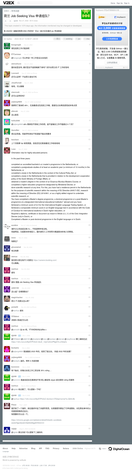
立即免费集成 (112, 62)
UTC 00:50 (26, 465)
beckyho (15, 347)
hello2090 (15, 120)
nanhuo (14, 269)
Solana (66, 448)
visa (87, 38)
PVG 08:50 (34, 465)
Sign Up (120, 3)
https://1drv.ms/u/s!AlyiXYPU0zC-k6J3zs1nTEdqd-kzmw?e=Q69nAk (47, 399)
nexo (13, 237)
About (5, 448)
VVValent (15, 316)
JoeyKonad (16, 82)
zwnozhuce (16, 63)
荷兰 (58, 38)
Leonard (15, 73)
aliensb (14, 111)
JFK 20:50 (51, 465)
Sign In (126, 3)
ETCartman (16, 54)
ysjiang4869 (16, 101)
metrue (14, 256)
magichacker (17, 297)
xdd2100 (15, 288)
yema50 (14, 307)
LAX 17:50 (43, 465)
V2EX (6, 10)
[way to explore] (9, 3)
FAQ (47, 448)
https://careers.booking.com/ (45, 260)
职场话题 (15, 10)
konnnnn (15, 366)
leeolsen (15, 139)
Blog (33, 448)
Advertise (23, 448)
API (40, 448)
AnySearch (109, 67)
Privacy (56, 448)
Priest (13, 404)
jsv (79, 38)
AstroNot (15, 130)
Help (14, 448)
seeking (68, 38)
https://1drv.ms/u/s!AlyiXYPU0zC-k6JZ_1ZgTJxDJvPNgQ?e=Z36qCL (39, 341)
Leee (13, 149)
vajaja (13, 428)
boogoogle (16, 44)
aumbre (14, 225)
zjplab (16, 21)
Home (113, 3)
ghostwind (16, 247)
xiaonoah (15, 92)
